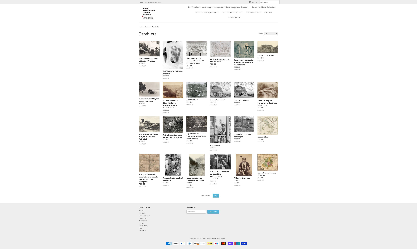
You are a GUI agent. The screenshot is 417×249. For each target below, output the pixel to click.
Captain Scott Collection (232, 12)
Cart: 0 (254, 2)
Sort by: (261, 33)
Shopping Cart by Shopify (217, 238)
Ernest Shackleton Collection (263, 7)
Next (215, 195)
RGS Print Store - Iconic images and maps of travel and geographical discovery (218, 7)
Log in (142, 2)
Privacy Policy (143, 226)
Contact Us (142, 231)
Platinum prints (234, 17)
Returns (141, 223)
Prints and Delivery (144, 216)
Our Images (142, 213)
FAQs (140, 228)
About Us (142, 211)
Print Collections (253, 12)
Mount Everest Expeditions (206, 12)
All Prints (268, 12)
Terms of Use (143, 221)
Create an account (154, 2)
